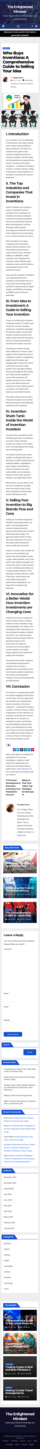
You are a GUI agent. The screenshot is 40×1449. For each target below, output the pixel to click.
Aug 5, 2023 (11, 1373)
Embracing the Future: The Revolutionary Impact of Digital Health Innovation (19, 891)
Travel (6, 1289)
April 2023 (8, 1211)
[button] (32, 26)
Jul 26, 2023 (11, 1397)
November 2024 (10, 1177)
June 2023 (8, 1200)
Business (7, 1243)
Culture (6, 1249)
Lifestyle (7, 1272)
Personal (6, 48)
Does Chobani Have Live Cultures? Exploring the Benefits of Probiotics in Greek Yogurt (19, 1148)
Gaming (7, 1255)
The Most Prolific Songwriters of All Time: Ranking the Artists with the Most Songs (19, 1129)
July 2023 (7, 1194)
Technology (8, 1283)
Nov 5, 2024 (11, 1327)
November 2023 (10, 1183)
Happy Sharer (18, 78)
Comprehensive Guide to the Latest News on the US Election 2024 (19, 1323)
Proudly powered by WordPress (14, 1436)
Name (6, 993)
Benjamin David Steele (12, 1144)
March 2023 (8, 1217)
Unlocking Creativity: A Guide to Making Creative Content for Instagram (19, 867)
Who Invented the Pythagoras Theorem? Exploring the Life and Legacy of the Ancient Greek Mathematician (19, 1159)
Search (6, 1045)
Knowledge (8, 1266)
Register (31, 1444)
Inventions (14, 83)
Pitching (13, 87)
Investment (22, 83)
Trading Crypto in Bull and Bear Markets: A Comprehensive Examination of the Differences (19, 1087)
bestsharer (25, 1327)
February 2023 (9, 1223)
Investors (30, 83)
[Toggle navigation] (18, 26)
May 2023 (8, 1206)
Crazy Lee (25, 1350)
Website (7, 1020)
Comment (8, 949)
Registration (25, 769)
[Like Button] (8, 745)
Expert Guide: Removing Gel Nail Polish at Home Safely (19, 1346)
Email (6, 1007)
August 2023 (9, 1189)
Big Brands (29, 80)
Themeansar (19, 1438)
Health (6, 1260)
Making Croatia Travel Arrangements (18, 1095)
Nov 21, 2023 (12, 1350)
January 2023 (9, 1228)
